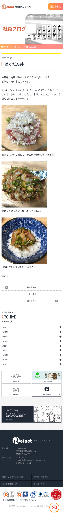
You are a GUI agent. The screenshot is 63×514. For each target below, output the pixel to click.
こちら (18, 500)
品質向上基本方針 (40, 477)
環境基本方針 (38, 483)
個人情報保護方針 (9, 483)
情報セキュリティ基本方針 (13, 477)
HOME (5, 46)
